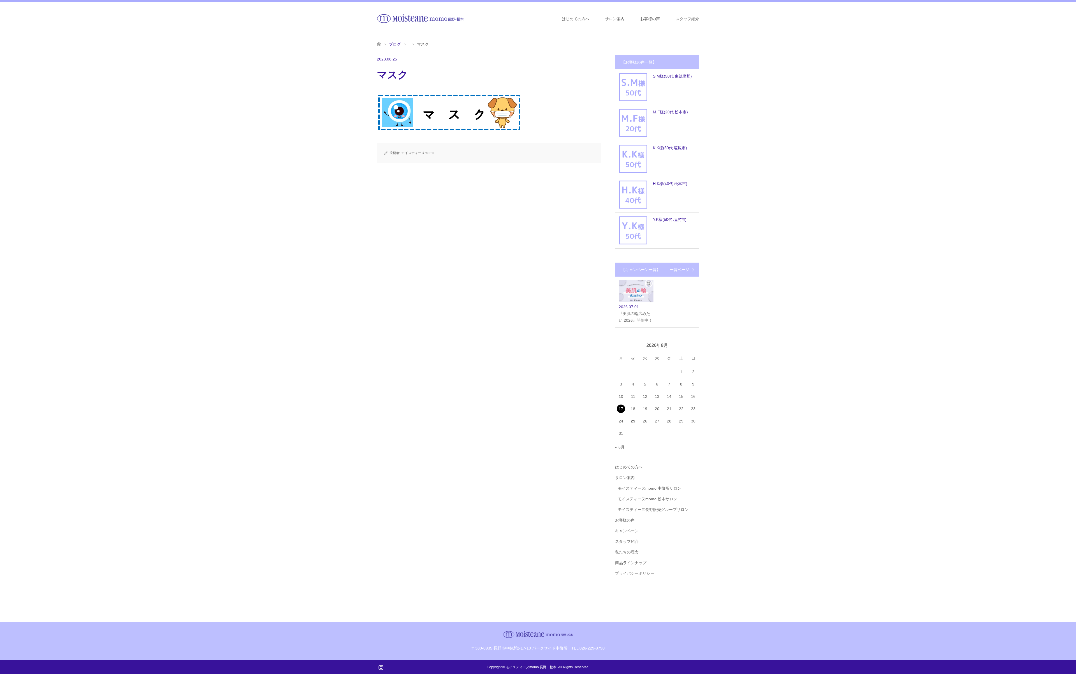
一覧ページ (679, 270)
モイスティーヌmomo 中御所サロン (649, 488)
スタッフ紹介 (687, 19)
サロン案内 (615, 19)
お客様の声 (650, 19)
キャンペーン (627, 531)
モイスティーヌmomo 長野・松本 (531, 667)
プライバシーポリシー (634, 573)
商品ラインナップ (630, 562)
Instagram (380, 667)
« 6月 (620, 447)
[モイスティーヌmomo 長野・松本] (420, 18)
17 (621, 409)
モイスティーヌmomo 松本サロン (647, 499)
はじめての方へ (575, 19)
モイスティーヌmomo (417, 153)
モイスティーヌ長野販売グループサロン (653, 509)
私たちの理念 (627, 552)
